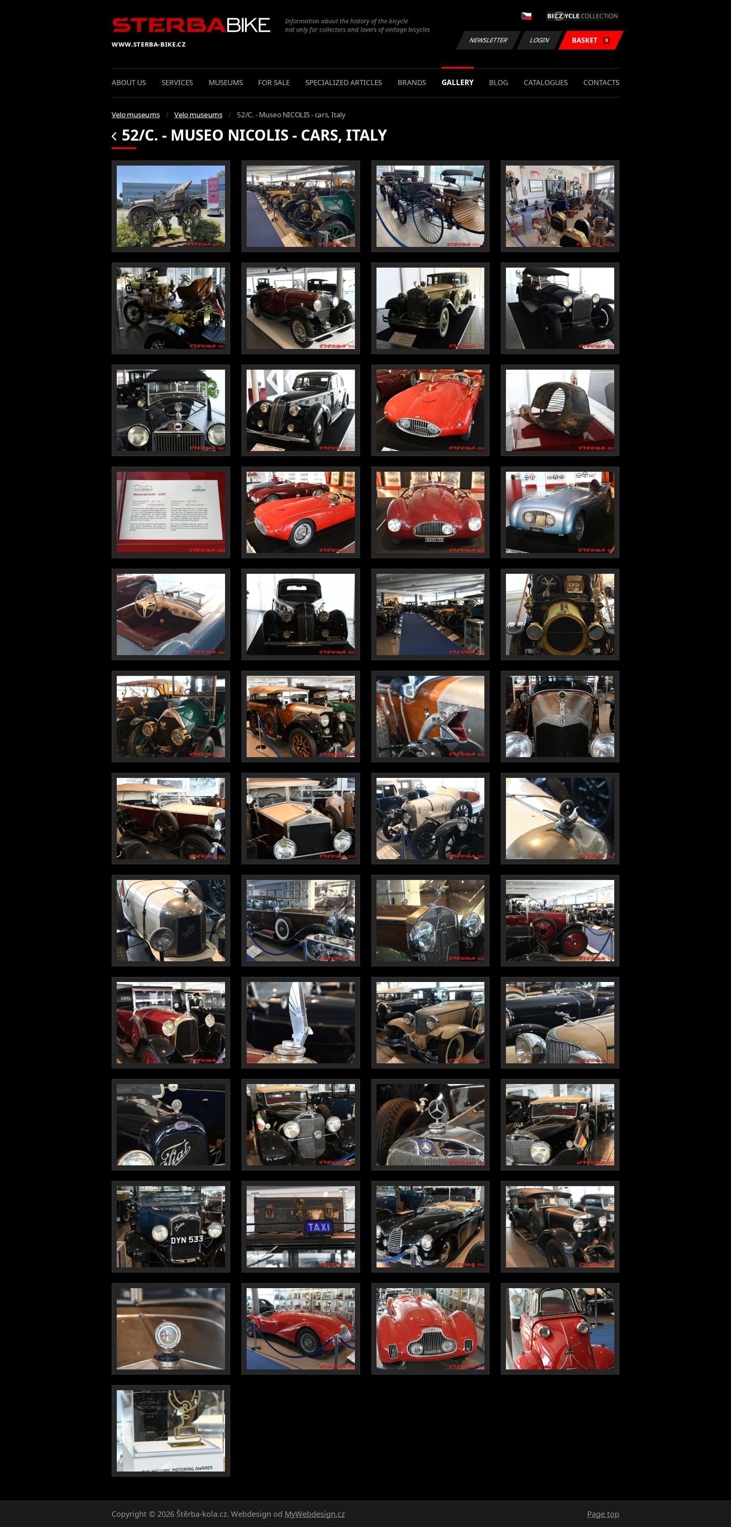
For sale (274, 82)
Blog (498, 82)
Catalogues (546, 82)
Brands (412, 82)
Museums (226, 82)
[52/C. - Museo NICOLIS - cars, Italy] (171, 206)
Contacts (601, 82)
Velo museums (135, 114)
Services (177, 82)
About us (129, 82)
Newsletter (488, 40)
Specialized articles (343, 82)
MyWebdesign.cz (315, 1514)
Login (539, 40)
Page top (603, 1514)
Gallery (458, 82)
